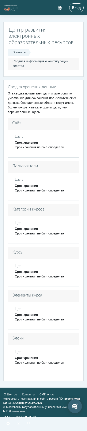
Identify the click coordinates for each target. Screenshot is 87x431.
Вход (76, 8)
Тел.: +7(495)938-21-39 (19, 417)
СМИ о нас (46, 394)
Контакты (28, 394)
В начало (19, 52)
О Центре (10, 394)
